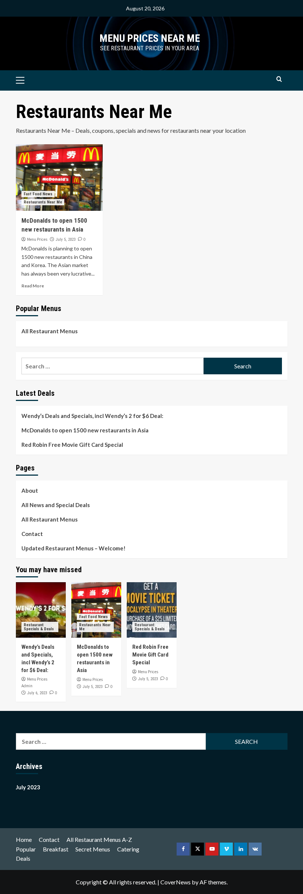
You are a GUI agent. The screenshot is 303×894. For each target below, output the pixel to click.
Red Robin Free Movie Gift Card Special (72, 444)
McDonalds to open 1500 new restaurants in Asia (85, 430)
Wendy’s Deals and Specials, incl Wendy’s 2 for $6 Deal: (92, 415)
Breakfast (55, 849)
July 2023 (28, 787)
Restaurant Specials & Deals (39, 627)
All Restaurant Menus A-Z (99, 839)
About (29, 490)
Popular (26, 849)
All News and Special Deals (55, 505)
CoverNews (175, 881)
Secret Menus (92, 849)
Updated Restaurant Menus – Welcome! (73, 548)
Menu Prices (37, 239)
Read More (32, 286)
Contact (32, 533)
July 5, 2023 (65, 239)
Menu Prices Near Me (149, 38)
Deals (23, 858)
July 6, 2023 (37, 693)
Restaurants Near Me (43, 202)
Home (24, 839)
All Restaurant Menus (49, 331)
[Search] (279, 79)
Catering (128, 849)
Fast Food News (38, 194)
